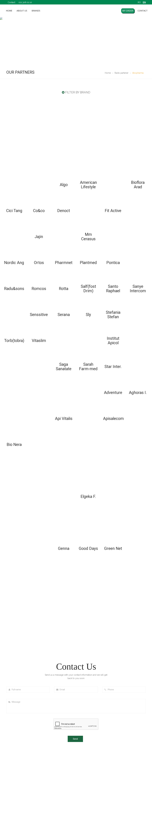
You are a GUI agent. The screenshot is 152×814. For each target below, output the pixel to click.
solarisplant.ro (87, 804)
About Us (22, 10)
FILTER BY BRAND (77, 92)
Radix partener (121, 73)
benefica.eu (66, 804)
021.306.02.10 (25, 2)
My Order (127, 10)
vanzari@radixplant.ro (126, 775)
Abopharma (138, 73)
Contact (143, 10)
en (144, 2)
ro (139, 2)
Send (75, 739)
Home (9, 10)
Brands (36, 10)
